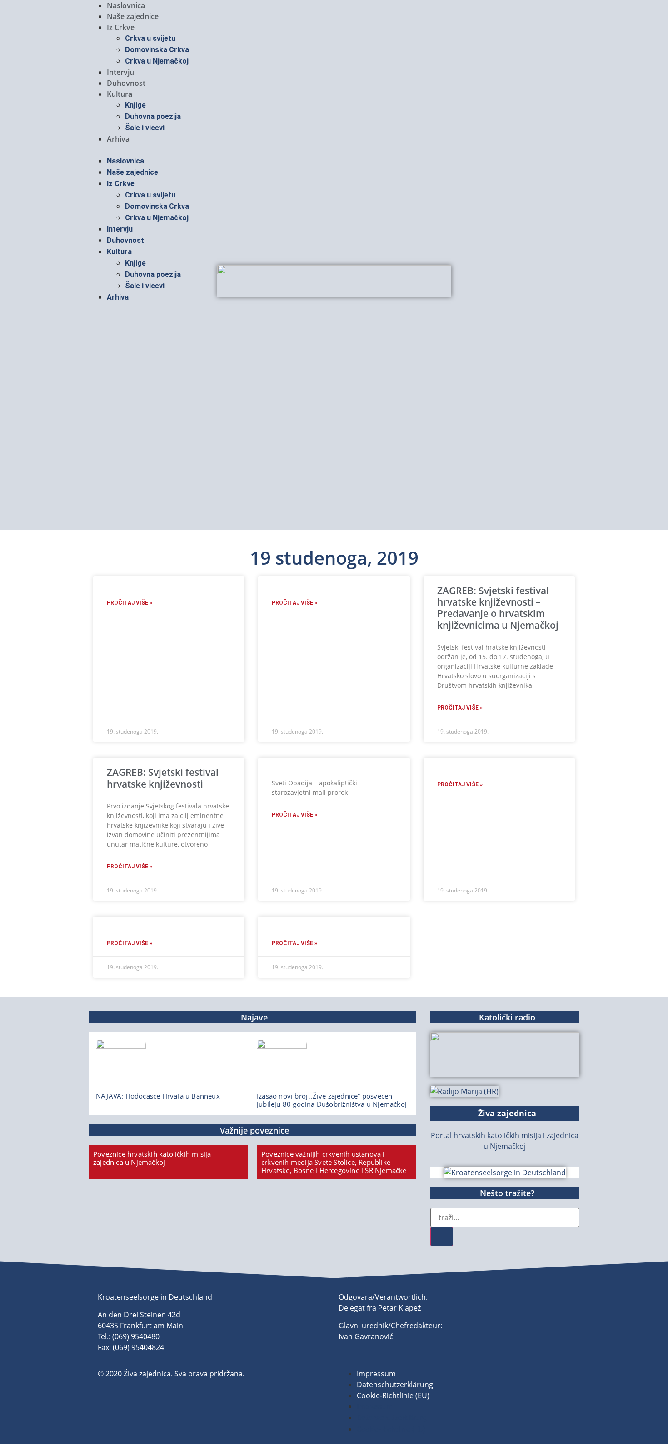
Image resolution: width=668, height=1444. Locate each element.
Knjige (135, 105)
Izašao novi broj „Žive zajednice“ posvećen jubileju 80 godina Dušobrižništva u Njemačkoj (332, 1100)
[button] (334, 149)
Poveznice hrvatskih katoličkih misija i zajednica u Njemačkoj (154, 1158)
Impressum (376, 1374)
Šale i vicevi (145, 127)
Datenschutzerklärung (395, 1385)
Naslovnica (126, 5)
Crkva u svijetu (150, 38)
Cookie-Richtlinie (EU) (393, 1395)
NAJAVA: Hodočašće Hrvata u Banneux (158, 1095)
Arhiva (118, 139)
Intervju (120, 72)
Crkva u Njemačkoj (157, 61)
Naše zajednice (133, 16)
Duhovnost (126, 83)
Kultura (119, 94)
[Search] (441, 1236)
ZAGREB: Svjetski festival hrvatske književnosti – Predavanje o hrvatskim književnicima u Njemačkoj (497, 607)
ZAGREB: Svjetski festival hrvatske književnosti (163, 778)
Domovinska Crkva (157, 49)
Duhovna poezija (153, 116)
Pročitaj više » (129, 603)
